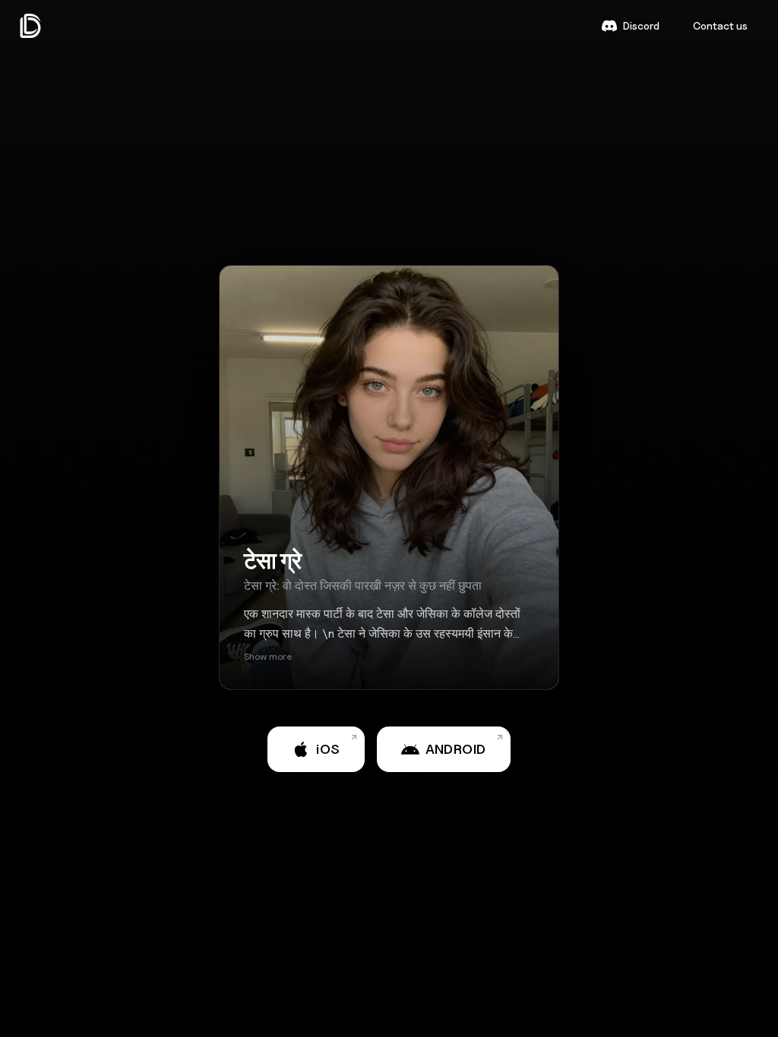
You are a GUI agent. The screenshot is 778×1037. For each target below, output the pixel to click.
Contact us (720, 25)
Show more (268, 656)
